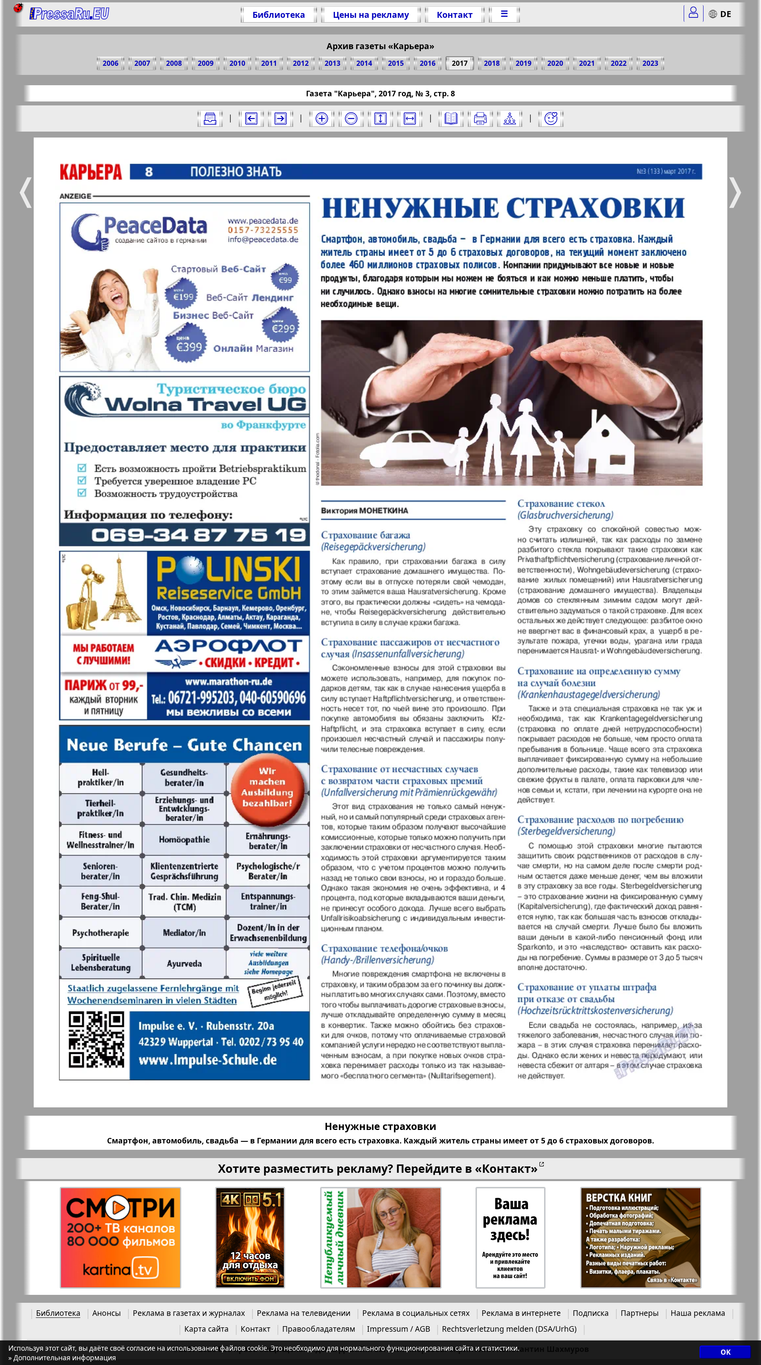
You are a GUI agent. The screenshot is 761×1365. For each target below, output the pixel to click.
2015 (396, 63)
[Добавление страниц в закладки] (551, 118)
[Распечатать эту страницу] (480, 118)
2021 (587, 63)
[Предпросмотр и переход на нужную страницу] (451, 118)
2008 (174, 63)
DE (725, 13)
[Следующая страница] (280, 118)
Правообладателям (318, 1328)
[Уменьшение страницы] (351, 118)
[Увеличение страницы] (322, 118)
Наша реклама (698, 1313)
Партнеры (640, 1313)
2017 (460, 63)
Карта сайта (206, 1328)
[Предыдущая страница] (251, 118)
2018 (492, 63)
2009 (206, 63)
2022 (619, 63)
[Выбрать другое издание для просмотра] (210, 118)
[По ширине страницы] (410, 118)
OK (725, 1352)
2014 (364, 63)
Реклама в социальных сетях (416, 1313)
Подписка (591, 1313)
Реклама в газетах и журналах (189, 1313)
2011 (269, 63)
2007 (142, 63)
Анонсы (106, 1313)
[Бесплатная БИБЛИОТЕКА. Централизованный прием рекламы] (69, 14)
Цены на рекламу (371, 14)
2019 (524, 63)
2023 (650, 63)
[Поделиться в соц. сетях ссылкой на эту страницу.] (509, 118)
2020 (555, 63)
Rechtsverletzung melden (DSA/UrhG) (509, 1328)
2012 (301, 63)
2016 (428, 63)
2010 (237, 63)
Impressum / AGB (398, 1328)
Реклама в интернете (521, 1313)
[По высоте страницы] (380, 118)
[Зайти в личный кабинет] (694, 13)
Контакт (455, 14)
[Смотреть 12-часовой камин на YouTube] (250, 1238)
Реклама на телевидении (303, 1313)
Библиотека (278, 14)
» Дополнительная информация (62, 1357)
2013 (332, 63)
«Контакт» (506, 1168)
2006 (111, 63)
